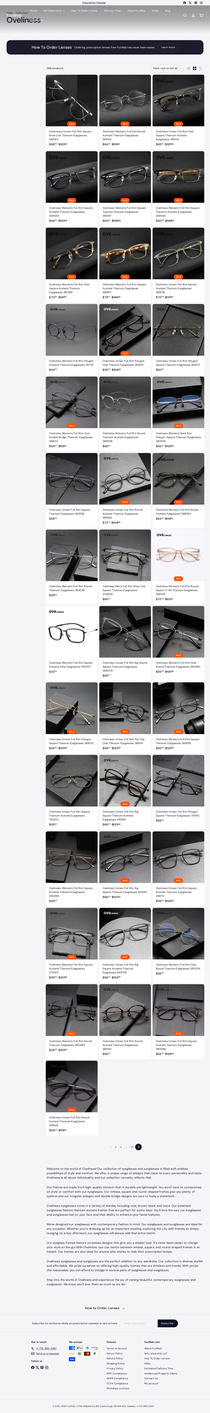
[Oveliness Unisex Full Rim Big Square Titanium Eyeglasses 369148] (125, 866)
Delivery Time (112, 10)
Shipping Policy (116, 1363)
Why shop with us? (155, 1353)
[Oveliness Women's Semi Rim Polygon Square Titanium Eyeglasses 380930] (178, 414)
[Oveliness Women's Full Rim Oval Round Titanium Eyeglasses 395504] (178, 943)
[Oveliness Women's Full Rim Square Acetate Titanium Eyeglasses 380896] (71, 868)
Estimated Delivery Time (158, 1368)
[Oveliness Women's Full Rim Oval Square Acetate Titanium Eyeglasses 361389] (71, 265)
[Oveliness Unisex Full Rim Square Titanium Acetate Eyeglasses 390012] (71, 792)
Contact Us (37, 20)
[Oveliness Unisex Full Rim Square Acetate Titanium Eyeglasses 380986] (178, 1021)
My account (151, 1383)
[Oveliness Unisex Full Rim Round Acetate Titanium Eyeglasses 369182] (125, 1021)
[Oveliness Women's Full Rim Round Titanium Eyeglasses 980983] (71, 1019)
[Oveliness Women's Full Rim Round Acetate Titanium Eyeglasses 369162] (125, 112)
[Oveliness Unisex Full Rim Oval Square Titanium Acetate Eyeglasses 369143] (178, 112)
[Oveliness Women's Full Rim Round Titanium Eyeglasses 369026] (71, 565)
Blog (167, 10)
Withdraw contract (118, 1388)
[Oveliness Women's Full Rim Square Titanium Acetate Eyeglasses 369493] (178, 188)
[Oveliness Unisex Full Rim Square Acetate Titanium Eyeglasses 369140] (178, 265)
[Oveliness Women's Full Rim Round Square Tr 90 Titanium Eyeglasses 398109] (178, 567)
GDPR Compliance (117, 1378)
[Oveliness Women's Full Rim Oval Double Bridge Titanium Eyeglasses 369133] (71, 414)
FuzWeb (14, 15)
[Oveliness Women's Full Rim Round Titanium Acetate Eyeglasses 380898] (125, 414)
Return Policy (115, 1353)
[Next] (138, 1147)
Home (33, 10)
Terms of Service (117, 1348)
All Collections (53, 10)
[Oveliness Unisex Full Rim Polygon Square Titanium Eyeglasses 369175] (178, 339)
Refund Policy (115, 1358)
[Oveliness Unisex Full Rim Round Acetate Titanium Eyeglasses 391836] (71, 1098)
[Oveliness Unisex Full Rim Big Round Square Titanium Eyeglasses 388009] (125, 643)
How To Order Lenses (94, 2)
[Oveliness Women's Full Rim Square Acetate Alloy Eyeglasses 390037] (71, 641)
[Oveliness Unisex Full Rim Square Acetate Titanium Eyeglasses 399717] (178, 868)
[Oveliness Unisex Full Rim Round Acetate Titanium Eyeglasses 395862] (125, 490)
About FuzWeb (136, 10)
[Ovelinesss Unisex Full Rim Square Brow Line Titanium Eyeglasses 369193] (71, 112)
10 (132, 1147)
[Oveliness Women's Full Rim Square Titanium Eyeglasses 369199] (178, 717)
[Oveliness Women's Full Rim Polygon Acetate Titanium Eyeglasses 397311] (71, 339)
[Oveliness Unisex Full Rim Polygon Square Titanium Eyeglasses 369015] (71, 717)
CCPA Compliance (117, 1383)
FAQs (155, 10)
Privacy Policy (115, 1368)
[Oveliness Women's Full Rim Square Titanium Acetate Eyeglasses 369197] (125, 188)
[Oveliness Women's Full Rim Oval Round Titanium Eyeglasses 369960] (178, 641)
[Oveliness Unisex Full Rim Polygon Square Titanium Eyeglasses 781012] (178, 790)
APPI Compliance (117, 1373)
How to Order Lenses (105, 1308)
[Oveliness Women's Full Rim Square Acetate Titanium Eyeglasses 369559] (71, 188)
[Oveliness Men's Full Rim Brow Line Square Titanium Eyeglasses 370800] (125, 567)
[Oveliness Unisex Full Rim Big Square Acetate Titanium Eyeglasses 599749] (125, 945)
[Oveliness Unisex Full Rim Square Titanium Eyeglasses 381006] (71, 488)
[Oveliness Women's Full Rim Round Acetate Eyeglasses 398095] (178, 488)
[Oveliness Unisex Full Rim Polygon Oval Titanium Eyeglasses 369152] (125, 339)
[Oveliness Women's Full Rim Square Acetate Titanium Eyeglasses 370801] (71, 945)
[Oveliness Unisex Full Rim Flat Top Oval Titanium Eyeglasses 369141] (125, 717)
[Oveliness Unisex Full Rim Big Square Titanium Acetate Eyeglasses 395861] (125, 792)
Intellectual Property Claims (161, 1373)
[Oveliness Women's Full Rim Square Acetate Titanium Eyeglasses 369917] (125, 265)
